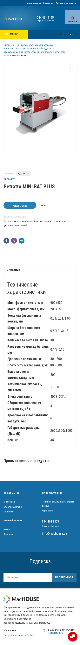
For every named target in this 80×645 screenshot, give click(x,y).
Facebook (7, 635)
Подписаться (64, 577)
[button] (6, 241)
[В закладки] (70, 68)
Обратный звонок (45, 20)
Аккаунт (7, 529)
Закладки (48, 3)
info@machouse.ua (54, 533)
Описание (13, 270)
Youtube (30, 635)
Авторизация (34, 3)
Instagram (19, 635)
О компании (9, 501)
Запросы (72, 21)
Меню (14, 34)
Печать (25, 173)
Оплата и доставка (66, 3)
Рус (72, 34)
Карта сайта (47, 510)
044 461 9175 (45, 17)
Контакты (8, 511)
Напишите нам (55, 632)
